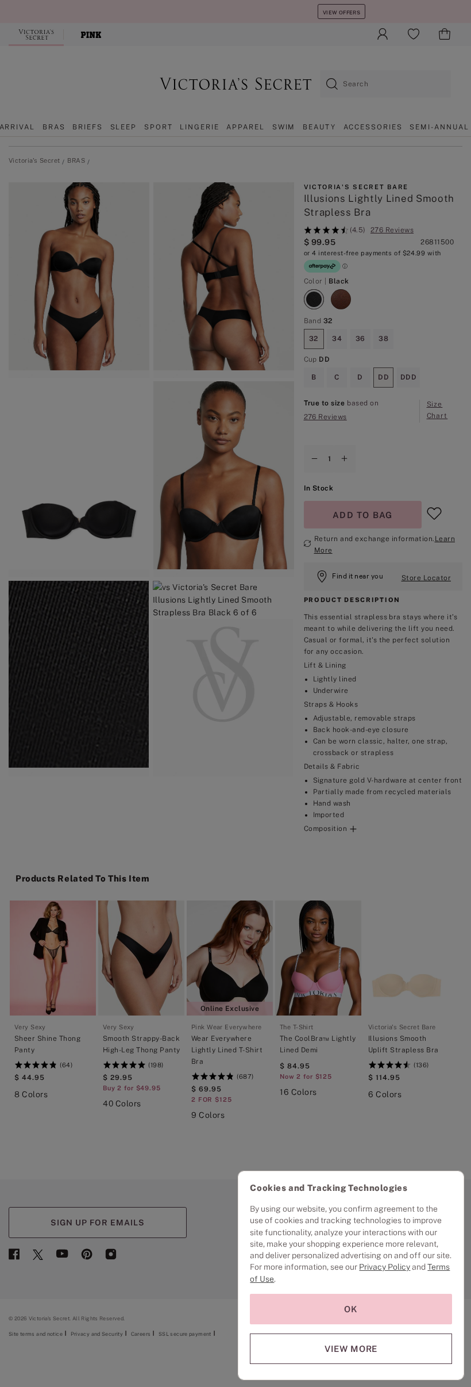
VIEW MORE (351, 1349)
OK (351, 1309)
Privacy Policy (384, 1266)
